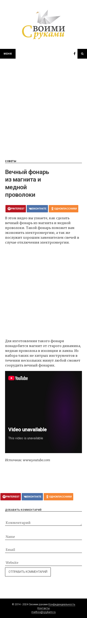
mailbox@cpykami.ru (43, 612)
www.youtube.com (36, 460)
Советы (10, 161)
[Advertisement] (43, 104)
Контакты (43, 608)
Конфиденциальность (61, 604)
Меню (8, 53)
